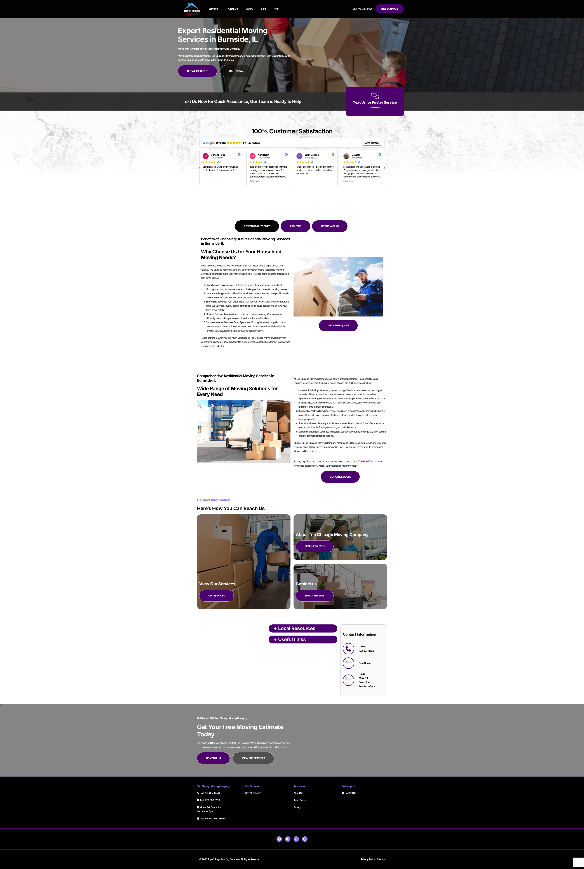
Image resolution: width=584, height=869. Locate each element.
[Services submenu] (221, 9)
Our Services (216, 595)
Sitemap (381, 859)
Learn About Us (314, 546)
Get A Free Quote (197, 71)
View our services (253, 758)
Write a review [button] (372, 142)
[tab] (257, 226)
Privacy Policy (368, 859)
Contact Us (350, 792)
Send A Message (314, 595)
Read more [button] (208, 181)
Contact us (213, 758)
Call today (236, 71)
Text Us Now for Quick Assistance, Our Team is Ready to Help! (242, 101)
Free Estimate (389, 8)
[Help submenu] (282, 9)
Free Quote (365, 663)
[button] (384, 168)
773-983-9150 (365, 461)
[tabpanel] (292, 296)
